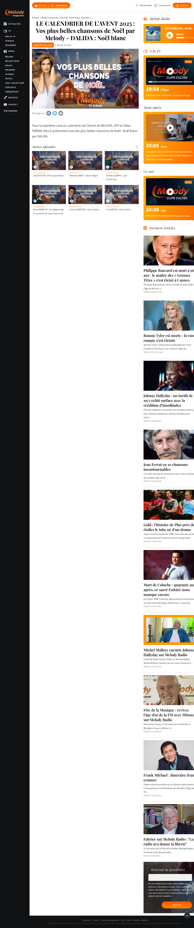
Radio (11, 51)
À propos (86, 920)
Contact (13, 104)
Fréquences (12, 91)
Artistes (13, 97)
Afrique (9, 41)
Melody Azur (12, 61)
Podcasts (10, 87)
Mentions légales (140, 920)
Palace (9, 65)
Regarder (10, 45)
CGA (128, 920)
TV (9, 31)
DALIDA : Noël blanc (70, 17)
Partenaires (10, 111)
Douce (8, 78)
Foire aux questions (110, 920)
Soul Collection (14, 83)
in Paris (9, 74)
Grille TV (10, 36)
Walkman (10, 70)
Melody (9, 56)
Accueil (35, 17)
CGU (123, 920)
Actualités (14, 24)
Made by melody (49, 17)
